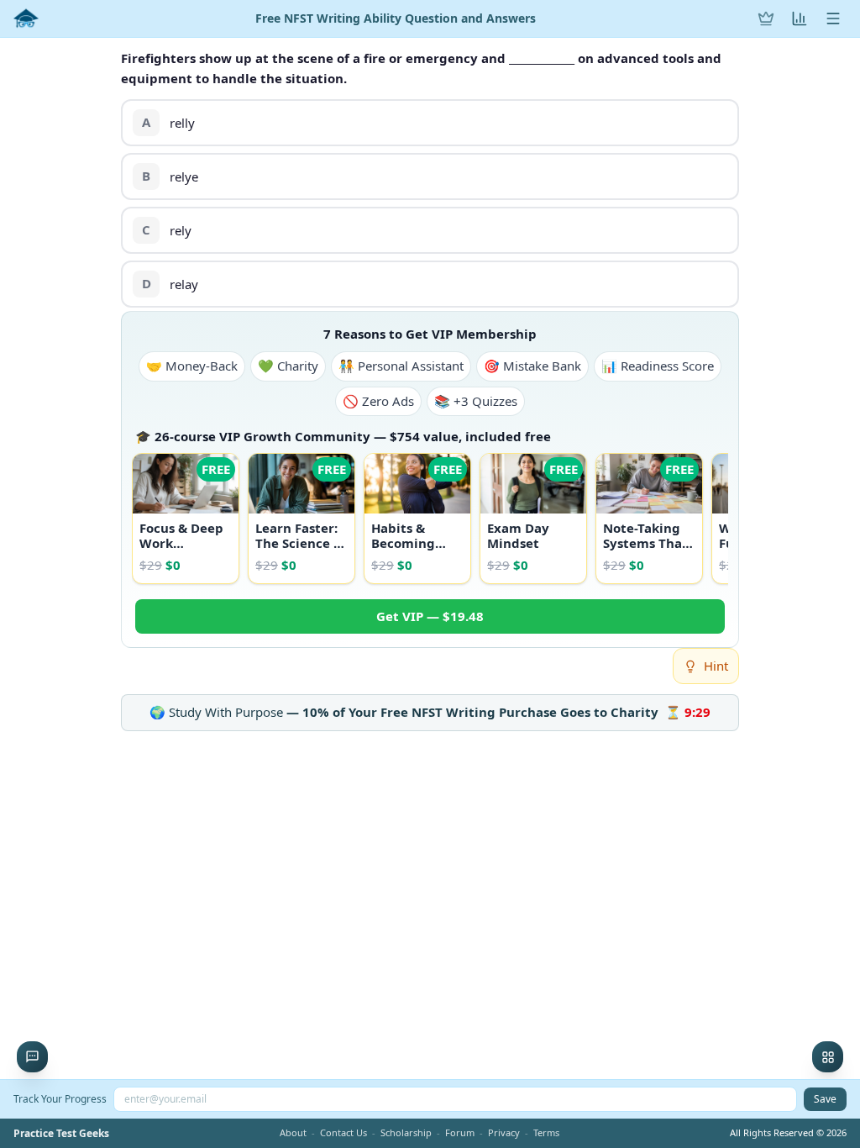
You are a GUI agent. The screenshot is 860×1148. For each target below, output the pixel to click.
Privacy (504, 1132)
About (293, 1132)
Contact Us (343, 1132)
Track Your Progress (60, 1099)
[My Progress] (799, 18)
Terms (546, 1132)
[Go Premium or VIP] (765, 18)
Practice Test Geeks (61, 1133)
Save (825, 1099)
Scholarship (406, 1132)
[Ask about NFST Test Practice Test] (32, 1056)
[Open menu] (833, 18)
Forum (460, 1132)
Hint (716, 665)
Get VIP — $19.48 (430, 616)
